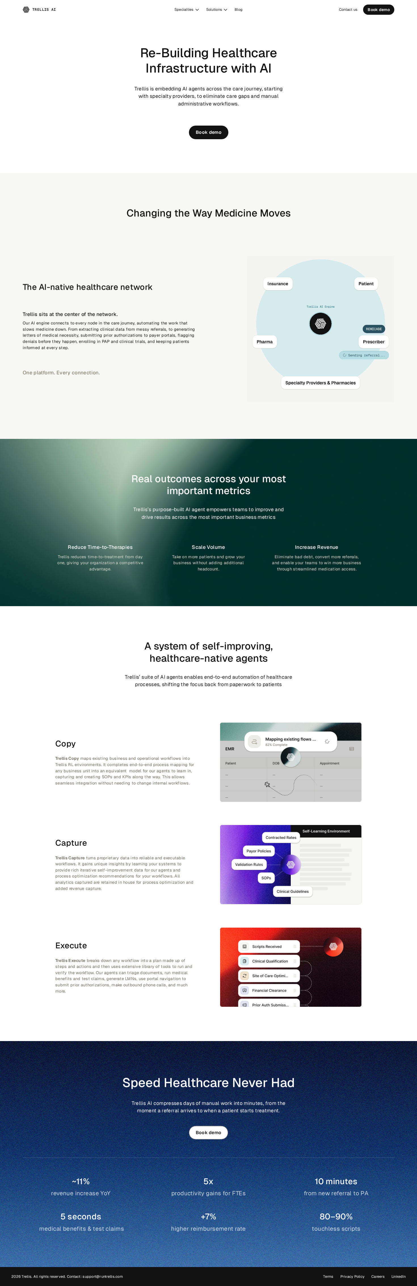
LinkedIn (398, 1276)
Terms (328, 1276)
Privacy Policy (352, 1276)
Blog (239, 9)
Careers (378, 1276)
